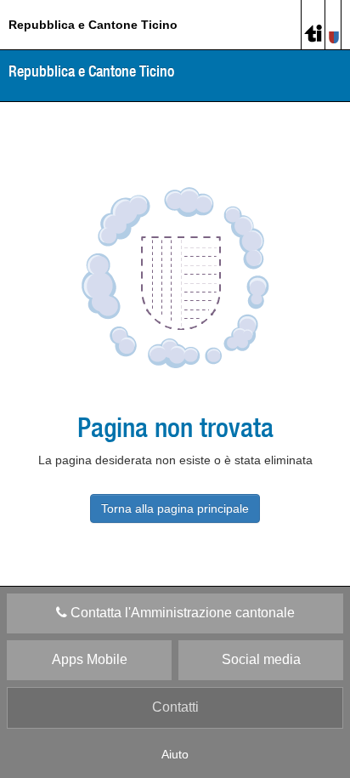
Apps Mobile (89, 659)
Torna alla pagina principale (175, 508)
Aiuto (175, 754)
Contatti (175, 707)
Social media (261, 659)
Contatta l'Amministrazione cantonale (181, 612)
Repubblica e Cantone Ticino (93, 24)
